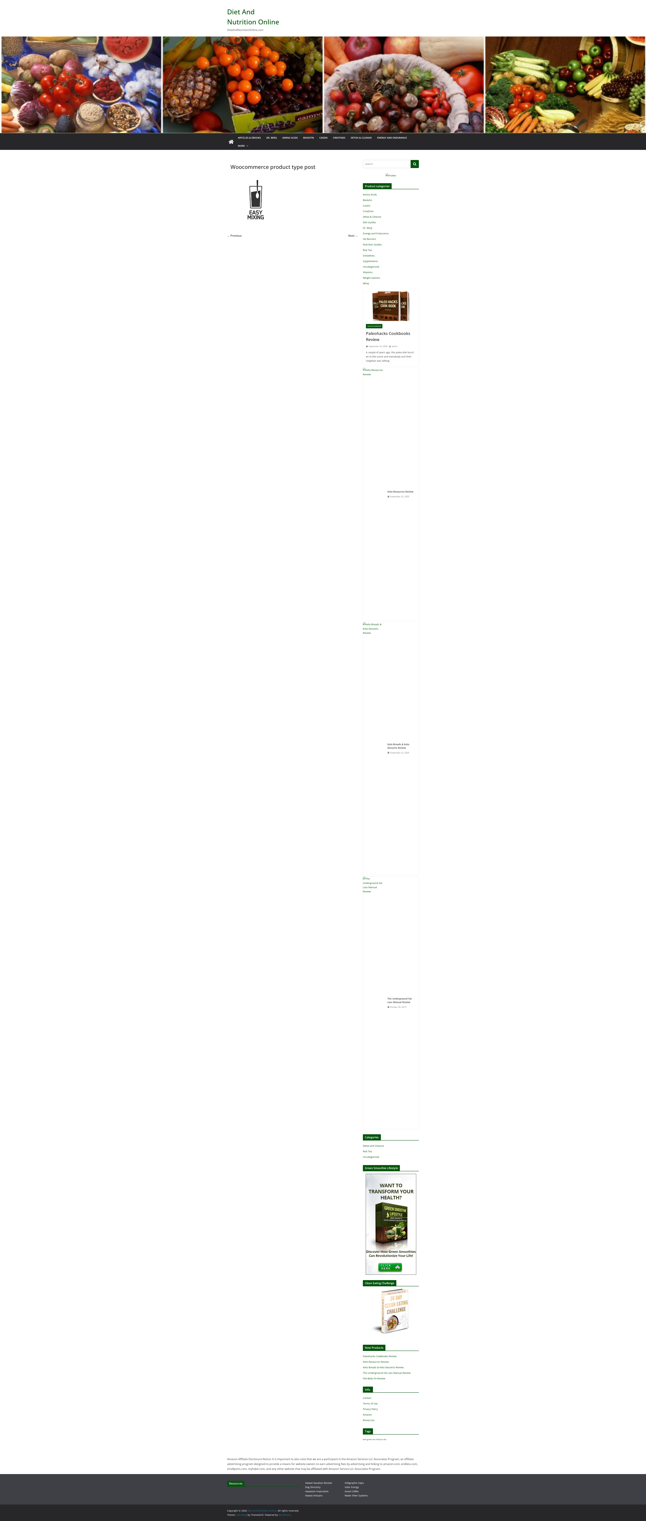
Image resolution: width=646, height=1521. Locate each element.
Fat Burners (369, 239)
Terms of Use (370, 1403)
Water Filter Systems (356, 1495)
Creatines (339, 137)
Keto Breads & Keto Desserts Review (398, 746)
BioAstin (308, 137)
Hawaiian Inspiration (317, 1491)
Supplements (370, 261)
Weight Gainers (371, 277)
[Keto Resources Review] (374, 494)
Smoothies (369, 255)
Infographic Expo (354, 1482)
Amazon (367, 1414)
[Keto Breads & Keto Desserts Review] (374, 748)
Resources (368, 1420)
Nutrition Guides (372, 244)
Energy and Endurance (392, 137)
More (241, 145)
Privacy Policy (370, 1409)
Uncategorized (371, 266)
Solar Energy (352, 1487)
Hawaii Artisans (314, 1495)
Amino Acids (290, 137)
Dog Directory (312, 1487)
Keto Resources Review (400, 491)
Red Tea (367, 250)
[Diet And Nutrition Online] (231, 142)
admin (395, 346)
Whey (366, 283)
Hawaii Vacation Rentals (318, 1482)
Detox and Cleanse (373, 1145)
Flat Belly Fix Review (374, 1378)
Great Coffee (352, 1491)
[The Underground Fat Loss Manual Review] (374, 1003)
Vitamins (368, 272)
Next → (353, 236)
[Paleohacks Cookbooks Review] (391, 306)
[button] (246, 145)
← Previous (234, 236)
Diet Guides (369, 222)
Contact (367, 1398)
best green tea (369, 1439)
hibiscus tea (381, 1439)
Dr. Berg (271, 137)
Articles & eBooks (249, 137)
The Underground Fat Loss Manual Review (399, 1000)
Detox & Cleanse (361, 137)
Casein (323, 137)
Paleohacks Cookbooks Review (388, 336)
